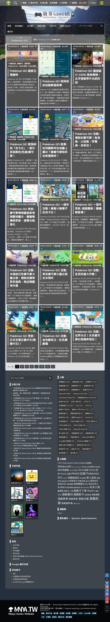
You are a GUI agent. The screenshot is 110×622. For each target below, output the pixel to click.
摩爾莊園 (62, 413)
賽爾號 (87, 413)
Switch (87, 417)
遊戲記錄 (13, 63)
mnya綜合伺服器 (65, 441)
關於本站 (16, 559)
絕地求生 (62, 417)
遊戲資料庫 (90, 433)
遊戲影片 (20, 63)
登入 (14, 573)
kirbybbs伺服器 (82, 441)
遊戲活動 (20, 137)
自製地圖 (62, 437)
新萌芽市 (62, 449)
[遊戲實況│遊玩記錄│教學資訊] (55, 17)
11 (48, 366)
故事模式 (60, 513)
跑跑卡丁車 (63, 409)
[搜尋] (101, 26)
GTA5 (86, 401)
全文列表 (16, 545)
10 (42, 366)
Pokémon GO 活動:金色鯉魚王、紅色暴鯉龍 (55, 340)
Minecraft (62, 393)
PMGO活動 (21, 139)
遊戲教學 (45, 76)
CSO (77, 405)
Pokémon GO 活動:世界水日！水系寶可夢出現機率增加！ (87, 335)
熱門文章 (16, 553)
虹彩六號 (74, 401)
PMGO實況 (90, 421)
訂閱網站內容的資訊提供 (22, 576)
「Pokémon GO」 (44, 39)
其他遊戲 (62, 421)
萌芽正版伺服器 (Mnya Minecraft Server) (27, 556)
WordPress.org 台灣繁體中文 (23, 582)
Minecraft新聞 (87, 437)
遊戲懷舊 (74, 390)
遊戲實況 (62, 382)
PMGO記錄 (23, 66)
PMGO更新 (32, 66)
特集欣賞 (73, 437)
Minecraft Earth (79, 429)
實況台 (15, 548)
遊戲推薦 (62, 386)
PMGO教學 (65, 76)
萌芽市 (73, 449)
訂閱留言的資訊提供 (20, 579)
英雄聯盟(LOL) (64, 405)
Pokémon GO (13, 66)
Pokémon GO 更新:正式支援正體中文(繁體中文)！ (23, 340)
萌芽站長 (25, 46)
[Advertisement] (79, 536)
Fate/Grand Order (65, 397)
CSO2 (87, 405)
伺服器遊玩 (75, 433)
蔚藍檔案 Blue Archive (86, 397)
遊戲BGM (86, 390)
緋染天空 (62, 401)
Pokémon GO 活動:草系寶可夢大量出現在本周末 (55, 274)
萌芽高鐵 (85, 449)
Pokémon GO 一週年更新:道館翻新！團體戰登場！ (88, 208)
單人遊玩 (62, 433)
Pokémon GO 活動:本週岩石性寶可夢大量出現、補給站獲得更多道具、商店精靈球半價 (22, 278)
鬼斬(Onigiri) (75, 417)
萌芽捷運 (62, 453)
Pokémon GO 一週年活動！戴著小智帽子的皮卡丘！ (55, 208)
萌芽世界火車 (81, 445)
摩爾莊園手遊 (75, 413)
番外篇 (72, 453)
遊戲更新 (27, 63)
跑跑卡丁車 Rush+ (78, 409)
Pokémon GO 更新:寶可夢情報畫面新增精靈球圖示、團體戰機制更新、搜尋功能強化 (22, 217)
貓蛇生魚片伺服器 (65, 445)
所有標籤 (16, 550)
